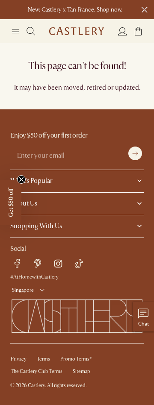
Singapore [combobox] (23, 290)
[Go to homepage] (76, 31)
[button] (138, 31)
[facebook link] (17, 263)
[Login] (122, 31)
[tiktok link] (79, 263)
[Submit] (135, 153)
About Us (23, 203)
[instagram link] (58, 263)
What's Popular (31, 180)
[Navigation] (15, 31)
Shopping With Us (36, 226)
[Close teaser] (21, 179)
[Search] (31, 31)
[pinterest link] (37, 263)
